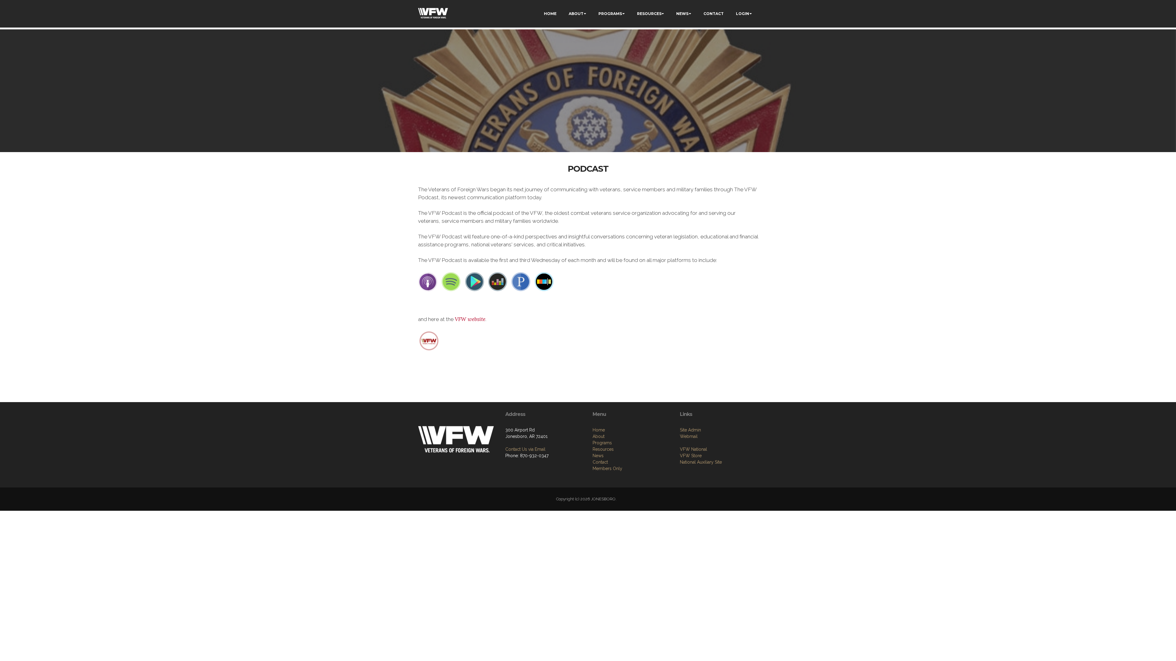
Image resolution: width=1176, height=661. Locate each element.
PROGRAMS (610, 13)
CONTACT (713, 13)
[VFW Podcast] (429, 340)
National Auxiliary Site (701, 462)
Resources (603, 449)
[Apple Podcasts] (428, 281)
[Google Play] (474, 281)
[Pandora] (521, 281)
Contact (600, 462)
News (598, 455)
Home (599, 430)
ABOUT (576, 13)
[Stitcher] (544, 281)
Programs (602, 442)
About (599, 436)
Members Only (607, 468)
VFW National (693, 449)
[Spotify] (451, 281)
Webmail (689, 436)
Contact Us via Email (525, 449)
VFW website (470, 319)
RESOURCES (649, 13)
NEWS (682, 13)
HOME (550, 13)
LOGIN (742, 13)
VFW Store (691, 455)
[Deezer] (497, 281)
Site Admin (690, 430)
